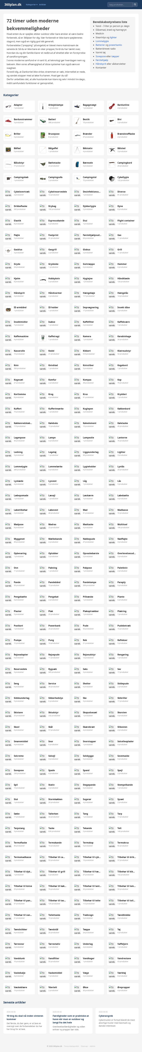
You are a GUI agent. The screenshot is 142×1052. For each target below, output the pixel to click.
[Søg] (135, 5)
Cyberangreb (106, 1015)
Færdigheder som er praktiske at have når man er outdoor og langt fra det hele (71, 1019)
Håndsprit (101, 63)
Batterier (100, 44)
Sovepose (101, 56)
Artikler (42, 4)
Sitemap (84, 1046)
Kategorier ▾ (31, 4)
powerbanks (115, 44)
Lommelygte (102, 41)
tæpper (115, 56)
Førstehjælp (102, 60)
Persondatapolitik (71, 1046)
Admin (92, 1046)
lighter (113, 37)
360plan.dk (12, 4)
